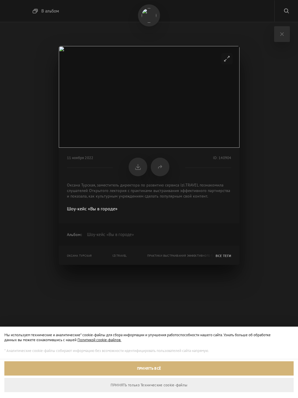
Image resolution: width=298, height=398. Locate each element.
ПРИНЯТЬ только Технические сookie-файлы (149, 385)
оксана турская (79, 256)
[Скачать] (138, 167)
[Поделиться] (160, 167)
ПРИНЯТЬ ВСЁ (149, 368)
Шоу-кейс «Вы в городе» (110, 234)
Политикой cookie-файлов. (99, 339)
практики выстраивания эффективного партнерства (189, 256)
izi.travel (119, 256)
